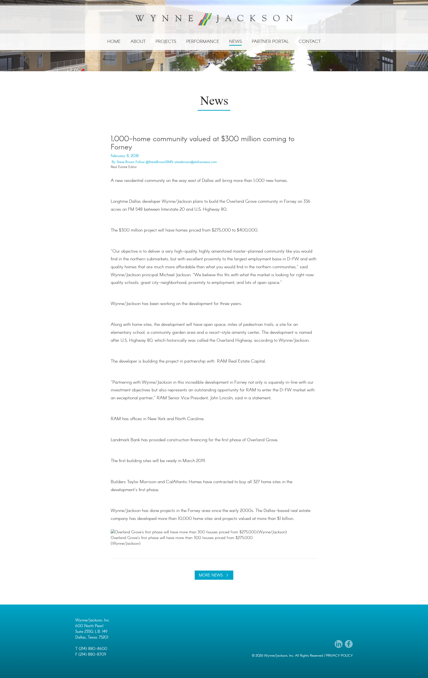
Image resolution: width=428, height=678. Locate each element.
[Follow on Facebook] (349, 644)
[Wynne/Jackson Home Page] (214, 19)
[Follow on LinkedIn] (339, 644)
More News (211, 575)
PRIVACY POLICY (339, 655)
